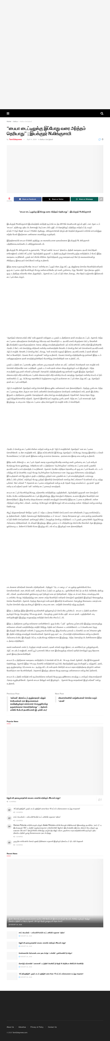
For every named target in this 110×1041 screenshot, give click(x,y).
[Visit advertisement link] (55, 54)
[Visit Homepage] (55, 113)
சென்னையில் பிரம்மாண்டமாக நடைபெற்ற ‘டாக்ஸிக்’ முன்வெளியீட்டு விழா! (45, 953)
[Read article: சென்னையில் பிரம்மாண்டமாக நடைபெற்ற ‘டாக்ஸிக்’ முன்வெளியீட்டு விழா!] (12, 955)
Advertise (22, 1027)
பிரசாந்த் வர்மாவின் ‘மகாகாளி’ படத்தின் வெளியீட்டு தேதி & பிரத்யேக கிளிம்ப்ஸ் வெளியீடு (51, 963)
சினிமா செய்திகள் (26, 121)
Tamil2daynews (15, 139)
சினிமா (15, 121)
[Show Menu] (8, 113)
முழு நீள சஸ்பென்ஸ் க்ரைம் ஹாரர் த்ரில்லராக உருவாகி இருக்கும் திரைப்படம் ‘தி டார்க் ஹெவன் (48, 841)
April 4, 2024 (32, 139)
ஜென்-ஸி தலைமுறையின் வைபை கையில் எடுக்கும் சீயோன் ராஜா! (33, 797)
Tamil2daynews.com (19, 1032)
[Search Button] (102, 113)
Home (9, 121)
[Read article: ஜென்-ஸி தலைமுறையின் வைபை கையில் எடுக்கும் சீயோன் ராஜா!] (55, 761)
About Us (10, 1027)
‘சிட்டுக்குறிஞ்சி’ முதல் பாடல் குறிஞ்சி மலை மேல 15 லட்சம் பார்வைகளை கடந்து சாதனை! (46, 808)
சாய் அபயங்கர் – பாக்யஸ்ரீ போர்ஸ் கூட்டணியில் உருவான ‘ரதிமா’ (37, 816)
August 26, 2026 (16, 924)
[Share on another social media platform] (101, 199)
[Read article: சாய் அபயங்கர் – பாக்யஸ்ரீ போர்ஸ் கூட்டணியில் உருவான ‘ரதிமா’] (12, 935)
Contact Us (52, 1027)
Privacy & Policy (36, 1027)
